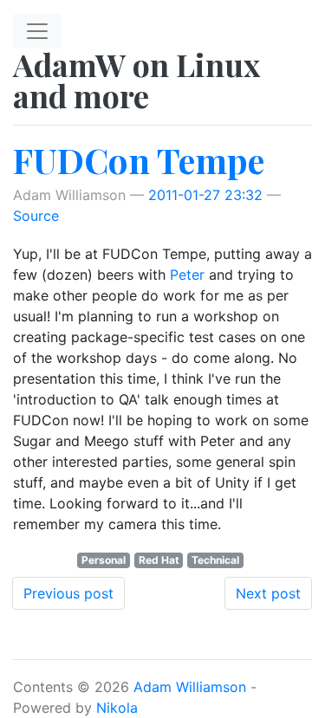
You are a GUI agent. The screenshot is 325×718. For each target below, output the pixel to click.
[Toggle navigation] (37, 31)
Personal (103, 559)
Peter (187, 274)
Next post (268, 593)
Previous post (68, 593)
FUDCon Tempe (138, 160)
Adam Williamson (189, 686)
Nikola (117, 707)
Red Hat (159, 559)
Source (36, 215)
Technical (215, 559)
